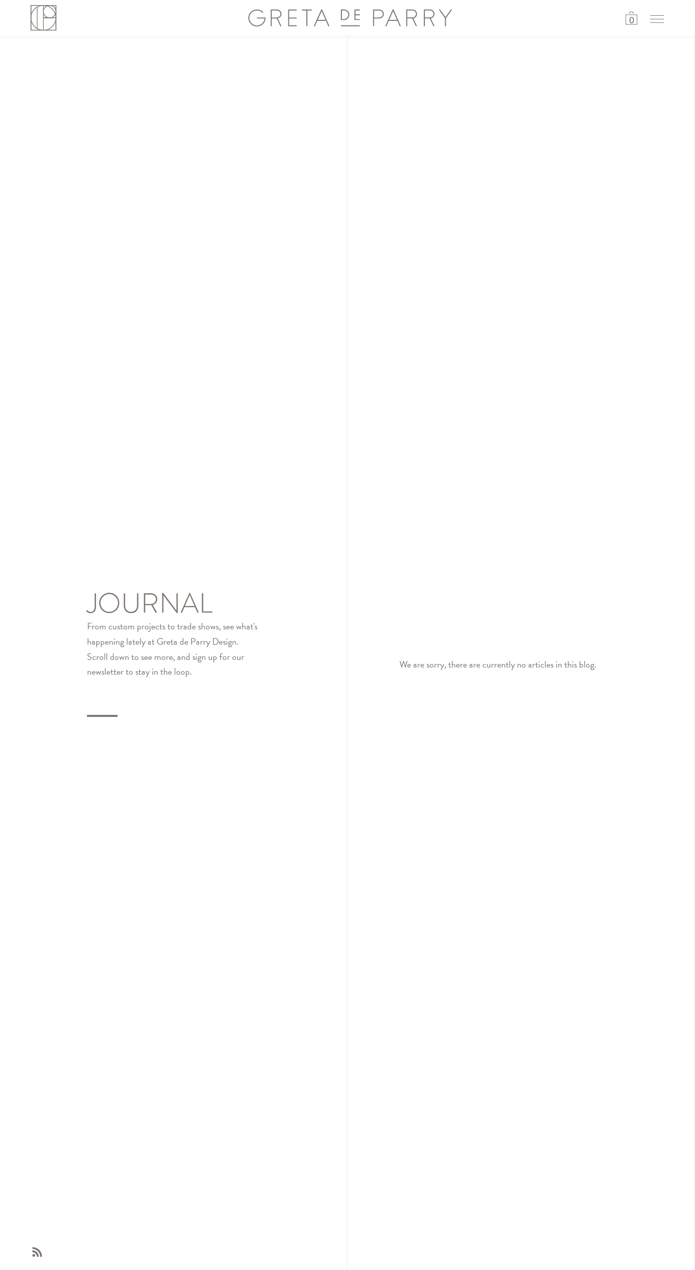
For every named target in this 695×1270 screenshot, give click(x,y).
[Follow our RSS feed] (37, 1254)
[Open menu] (657, 18)
